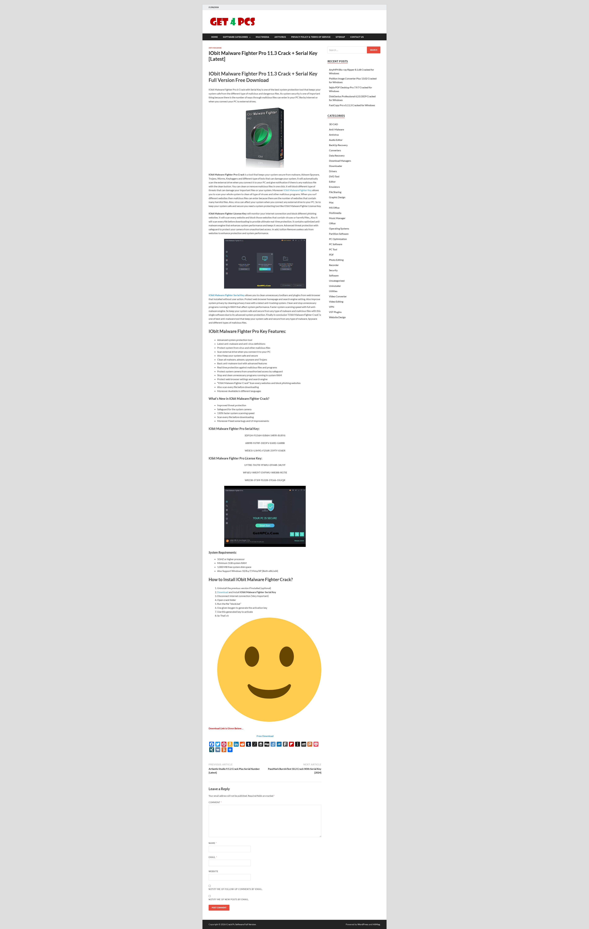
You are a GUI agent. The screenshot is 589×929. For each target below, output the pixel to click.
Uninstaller (335, 285)
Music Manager (337, 218)
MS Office (334, 207)
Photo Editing (336, 259)
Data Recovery (337, 155)
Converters (335, 150)
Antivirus (280, 37)
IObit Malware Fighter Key (297, 190)
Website (213, 871)
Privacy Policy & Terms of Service (310, 37)
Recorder (334, 265)
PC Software (335, 244)
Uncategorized (337, 280)
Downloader (335, 165)
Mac (331, 202)
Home (214, 37)
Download (223, 592)
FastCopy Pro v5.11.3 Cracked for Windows (352, 105)
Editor (332, 181)
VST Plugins (335, 311)
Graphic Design (337, 197)
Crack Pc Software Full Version (241, 924)
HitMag (376, 924)
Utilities (333, 291)
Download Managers (340, 160)
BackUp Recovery (338, 145)
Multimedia (262, 37)
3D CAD (333, 124)
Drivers (333, 171)
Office (332, 223)
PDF (331, 254)
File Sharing (335, 192)
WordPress (363, 924)
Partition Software (338, 233)
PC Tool (333, 249)
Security (333, 270)
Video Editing (336, 301)
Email (213, 857)
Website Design (337, 317)
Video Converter (338, 296)
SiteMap (340, 37)
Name (213, 843)
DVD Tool (334, 176)
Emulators (334, 186)
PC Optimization (338, 238)
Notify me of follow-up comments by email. (236, 889)
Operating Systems (339, 228)
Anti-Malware (215, 48)
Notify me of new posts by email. (229, 899)
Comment (215, 802)
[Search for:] (353, 49)
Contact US (357, 37)
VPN (331, 306)
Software (334, 275)
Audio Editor (336, 139)
